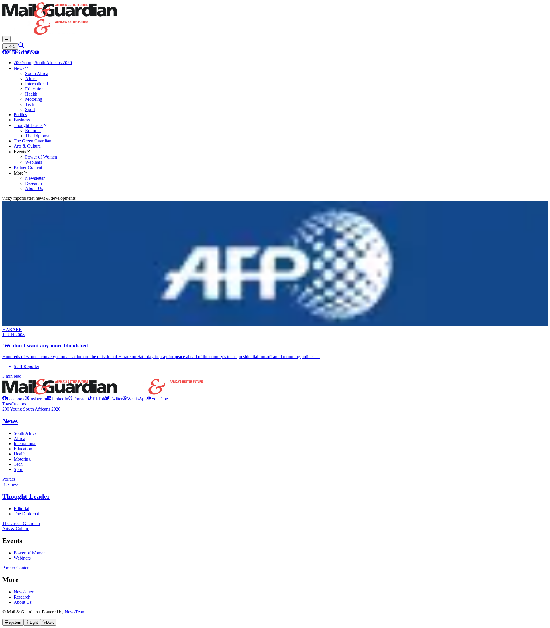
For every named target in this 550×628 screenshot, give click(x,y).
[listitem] (13, 398)
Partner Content (16, 567)
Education (23, 448)
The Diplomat (26, 513)
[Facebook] (4, 52)
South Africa (25, 433)
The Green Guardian (21, 523)
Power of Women (30, 552)
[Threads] (18, 52)
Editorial (21, 508)
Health (20, 453)
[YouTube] (36, 52)
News (10, 421)
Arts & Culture (15, 528)
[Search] (21, 46)
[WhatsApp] (32, 52)
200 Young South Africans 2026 (31, 409)
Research (22, 597)
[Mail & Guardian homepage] (275, 19)
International (25, 443)
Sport (18, 469)
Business (10, 484)
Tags (6, 403)
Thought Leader (26, 496)
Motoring (22, 459)
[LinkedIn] (13, 52)
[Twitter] (27, 52)
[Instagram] (9, 52)
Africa (19, 438)
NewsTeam (75, 611)
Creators (18, 403)
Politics (8, 479)
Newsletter (23, 591)
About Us (23, 602)
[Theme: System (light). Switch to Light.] (10, 46)
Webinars (22, 558)
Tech (18, 464)
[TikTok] (23, 52)
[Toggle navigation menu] (6, 39)
